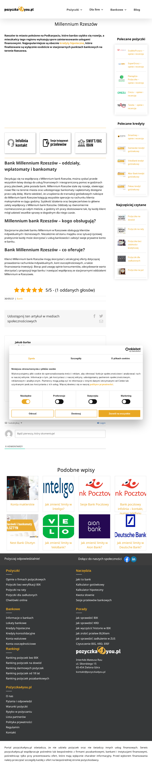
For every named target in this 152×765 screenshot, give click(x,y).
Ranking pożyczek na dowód (23, 663)
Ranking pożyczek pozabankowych (27, 678)
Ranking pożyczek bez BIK (22, 657)
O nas (9, 696)
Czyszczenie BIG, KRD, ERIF (92, 643)
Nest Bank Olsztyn (22, 543)
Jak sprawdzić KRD (87, 623)
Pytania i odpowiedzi (19, 701)
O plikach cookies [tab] (120, 358)
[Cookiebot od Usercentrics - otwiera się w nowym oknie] (128, 350)
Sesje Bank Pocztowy (94, 504)
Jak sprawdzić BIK (87, 618)
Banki (20, 298)
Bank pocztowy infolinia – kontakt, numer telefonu (130, 508)
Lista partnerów (16, 717)
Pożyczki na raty (136, 229)
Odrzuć (33, 413)
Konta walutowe (16, 638)
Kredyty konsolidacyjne (20, 633)
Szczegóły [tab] (76, 358)
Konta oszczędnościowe (21, 643)
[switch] (59, 401)
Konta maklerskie (22, 504)
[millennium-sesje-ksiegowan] (55, 134)
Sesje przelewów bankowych (94, 600)
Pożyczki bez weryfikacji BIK (23, 584)
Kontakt (11, 732)
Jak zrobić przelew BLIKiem (93, 633)
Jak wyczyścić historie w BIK (93, 628)
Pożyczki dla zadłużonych (21, 595)
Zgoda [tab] (31, 358)
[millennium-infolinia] (20, 134)
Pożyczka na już (136, 270)
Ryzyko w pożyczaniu (19, 711)
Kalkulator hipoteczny (89, 589)
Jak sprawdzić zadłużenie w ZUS (95, 638)
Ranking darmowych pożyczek (25, 668)
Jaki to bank (83, 579)
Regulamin (12, 727)
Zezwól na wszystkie (119, 413)
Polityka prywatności (19, 722)
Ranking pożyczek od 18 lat (23, 673)
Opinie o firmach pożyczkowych (26, 579)
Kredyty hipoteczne (18, 628)
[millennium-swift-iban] (90, 134)
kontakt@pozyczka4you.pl (90, 671)
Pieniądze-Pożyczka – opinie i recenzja (136, 79)
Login (102, 423)
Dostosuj (76, 413)
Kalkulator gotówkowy (90, 584)
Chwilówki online (16, 600)
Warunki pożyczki (17, 706)
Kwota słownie (85, 595)
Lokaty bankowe (16, 623)
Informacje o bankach (19, 618)
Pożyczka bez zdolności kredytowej (134, 244)
